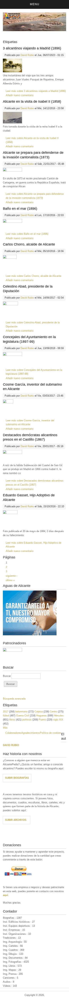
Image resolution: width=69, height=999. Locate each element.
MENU (34, 4)
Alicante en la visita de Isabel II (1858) (32, 101)
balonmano (21, 711)
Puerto (42, 719)
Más (5, 727)
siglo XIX (58, 719)
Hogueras (41, 715)
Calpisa (38, 711)
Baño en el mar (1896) (20, 208)
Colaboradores (13, 732)
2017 (5, 711)
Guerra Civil (22, 715)
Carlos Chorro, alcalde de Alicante (29, 244)
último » (10, 580)
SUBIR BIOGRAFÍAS (17, 777)
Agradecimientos (30, 732)
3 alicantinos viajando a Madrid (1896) (32, 48)
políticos (27, 719)
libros (12, 719)
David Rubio (27, 55)
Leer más (36, 91)
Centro (53, 711)
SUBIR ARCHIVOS (15, 819)
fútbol (6, 715)
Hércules (59, 715)
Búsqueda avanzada (14, 698)
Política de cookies (50, 732)
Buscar (7, 676)
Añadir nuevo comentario (19, 95)
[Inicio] (34, 30)
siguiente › (11, 575)
